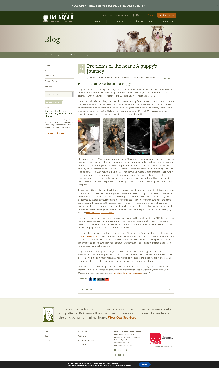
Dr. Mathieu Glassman (88, 236)
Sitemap (48, 86)
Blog (104, 15)
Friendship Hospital (105, 77)
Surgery (152, 77)
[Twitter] (94, 279)
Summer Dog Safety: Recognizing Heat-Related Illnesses (59, 113)
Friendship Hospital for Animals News (136, 77)
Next (168, 289)
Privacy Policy (51, 81)
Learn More (49, 133)
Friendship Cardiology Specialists (127, 273)
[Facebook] (90, 279)
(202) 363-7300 (121, 350)
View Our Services (122, 317)
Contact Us (167, 21)
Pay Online (149, 15)
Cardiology (119, 77)
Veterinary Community (142, 21)
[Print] (99, 279)
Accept (144, 364)
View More (60, 133)
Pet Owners (116, 21)
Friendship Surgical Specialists (100, 212)
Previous (87, 289)
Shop (110, 15)
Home (47, 65)
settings (128, 365)
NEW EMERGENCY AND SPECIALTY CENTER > (118, 5)
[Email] (103, 279)
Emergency (168, 15)
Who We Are (96, 21)
